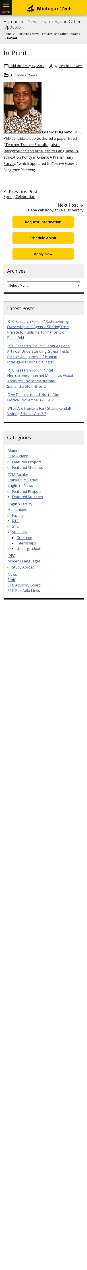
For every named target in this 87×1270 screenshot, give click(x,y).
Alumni (13, 450)
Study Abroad (23, 567)
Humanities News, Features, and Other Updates (42, 24)
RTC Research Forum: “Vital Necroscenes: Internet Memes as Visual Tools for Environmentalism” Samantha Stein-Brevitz (40, 378)
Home (8, 34)
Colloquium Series (23, 480)
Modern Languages (24, 561)
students (19, 531)
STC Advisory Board (24, 585)
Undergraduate (29, 548)
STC (15, 526)
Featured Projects (26, 462)
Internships (26, 543)
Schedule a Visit (43, 237)
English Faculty (20, 504)
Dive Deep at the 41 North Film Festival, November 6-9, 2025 (33, 397)
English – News (20, 485)
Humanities (17, 75)
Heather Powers (71, 66)
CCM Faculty (18, 474)
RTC (15, 520)
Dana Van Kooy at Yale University (55, 210)
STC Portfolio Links (24, 590)
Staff (11, 579)
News (33, 75)
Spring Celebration (19, 196)
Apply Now (43, 253)
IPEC (11, 555)
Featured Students (27, 467)
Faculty (18, 515)
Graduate (24, 537)
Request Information (43, 221)
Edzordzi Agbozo (57, 132)
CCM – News (18, 456)
